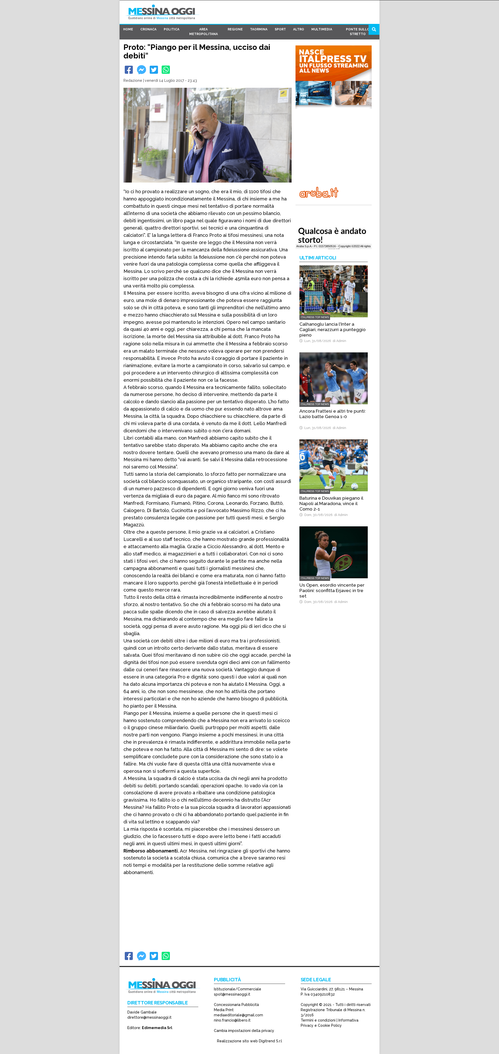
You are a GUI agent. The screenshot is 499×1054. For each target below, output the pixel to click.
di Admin (338, 341)
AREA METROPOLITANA (203, 32)
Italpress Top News (315, 317)
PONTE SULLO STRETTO (358, 32)
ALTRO (298, 29)
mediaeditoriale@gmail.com (238, 1015)
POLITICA (171, 29)
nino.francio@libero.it (232, 1020)
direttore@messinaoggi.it (149, 1017)
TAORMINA (258, 29)
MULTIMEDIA (321, 29)
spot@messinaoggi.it (232, 994)
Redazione (132, 80)
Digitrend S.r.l (270, 1041)
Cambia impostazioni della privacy (244, 1031)
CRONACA (148, 29)
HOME (128, 29)
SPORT (280, 29)
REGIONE (235, 29)
